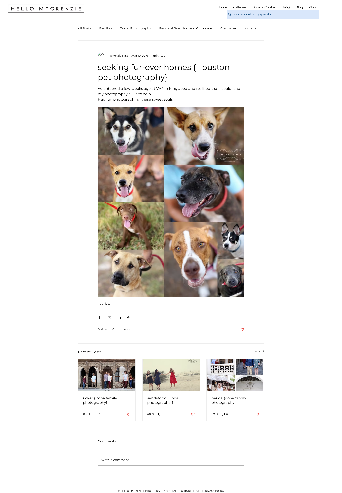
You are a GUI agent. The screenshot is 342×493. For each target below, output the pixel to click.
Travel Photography (135, 28)
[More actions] (241, 55)
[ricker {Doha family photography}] (106, 375)
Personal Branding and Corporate (185, 28)
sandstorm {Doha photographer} (162, 400)
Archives (104, 303)
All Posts (84, 28)
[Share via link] (129, 317)
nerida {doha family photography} (228, 400)
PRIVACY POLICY (213, 490)
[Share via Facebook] (100, 317)
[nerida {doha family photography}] (235, 375)
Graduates (228, 28)
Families (105, 28)
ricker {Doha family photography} (100, 400)
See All (259, 351)
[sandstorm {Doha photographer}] (171, 375)
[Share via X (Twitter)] (109, 317)
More (248, 28)
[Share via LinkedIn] (119, 317)
